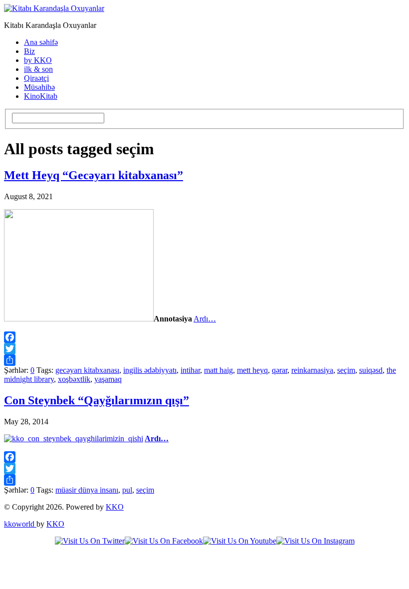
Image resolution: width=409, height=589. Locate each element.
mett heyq (252, 370)
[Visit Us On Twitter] (90, 541)
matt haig (218, 370)
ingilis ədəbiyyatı (150, 370)
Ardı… (205, 318)
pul (127, 490)
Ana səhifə (41, 42)
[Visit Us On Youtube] (239, 541)
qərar (279, 370)
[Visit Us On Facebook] (164, 541)
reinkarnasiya (312, 370)
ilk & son (38, 69)
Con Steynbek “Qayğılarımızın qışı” (96, 400)
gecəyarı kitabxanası (87, 370)
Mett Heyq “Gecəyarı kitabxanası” (93, 175)
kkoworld (20, 524)
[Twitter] (204, 348)
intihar (190, 370)
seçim (346, 370)
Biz (29, 51)
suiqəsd (371, 370)
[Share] (204, 360)
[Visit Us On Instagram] (315, 541)
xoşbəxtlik (74, 379)
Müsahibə (39, 87)
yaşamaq (108, 379)
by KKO (38, 60)
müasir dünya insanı (86, 490)
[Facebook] (204, 337)
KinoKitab (40, 96)
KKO (115, 507)
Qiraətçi (36, 78)
